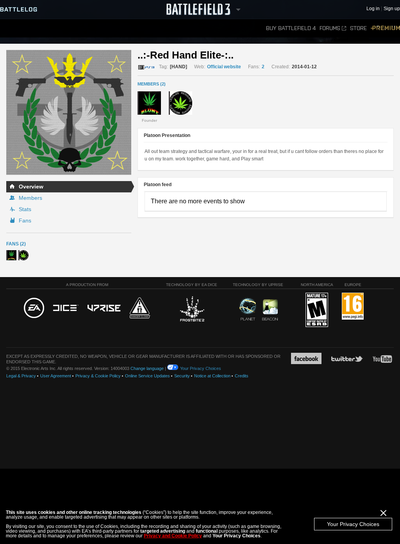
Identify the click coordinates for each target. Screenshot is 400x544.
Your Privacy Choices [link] (200, 368)
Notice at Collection (212, 375)
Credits (241, 375)
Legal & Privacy (21, 375)
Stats (25, 209)
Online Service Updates (147, 375)
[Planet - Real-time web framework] (248, 309)
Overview (31, 186)
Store (358, 28)
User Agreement (55, 375)
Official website (224, 66)
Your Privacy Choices (353, 524)
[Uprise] (104, 308)
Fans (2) (16, 244)
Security (182, 375)
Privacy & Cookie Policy (98, 375)
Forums (330, 28)
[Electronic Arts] (34, 308)
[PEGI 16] (353, 306)
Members (30, 198)
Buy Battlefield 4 (291, 28)
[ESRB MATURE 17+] (316, 310)
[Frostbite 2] (191, 310)
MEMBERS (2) (152, 84)
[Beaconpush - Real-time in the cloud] (270, 310)
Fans (25, 220)
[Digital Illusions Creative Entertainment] (66, 308)
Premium (385, 28)
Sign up (392, 8)
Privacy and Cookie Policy (173, 536)
